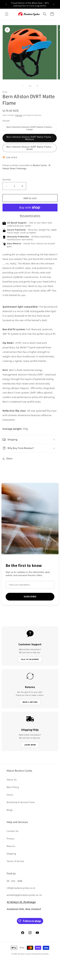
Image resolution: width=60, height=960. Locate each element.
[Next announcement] (54, 4)
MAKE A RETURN (30, 702)
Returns (11, 846)
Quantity (6, 179)
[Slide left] (22, 85)
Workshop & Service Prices (21, 802)
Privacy (10, 838)
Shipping (18, 115)
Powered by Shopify (40, 954)
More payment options (30, 215)
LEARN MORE (30, 745)
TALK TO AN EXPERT (30, 659)
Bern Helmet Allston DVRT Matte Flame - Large (29, 128)
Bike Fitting (13, 787)
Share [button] (9, 458)
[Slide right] (37, 85)
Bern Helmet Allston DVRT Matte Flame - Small (29, 148)
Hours (10, 794)
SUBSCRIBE (30, 596)
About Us (12, 779)
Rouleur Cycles (24, 954)
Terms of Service (15, 861)
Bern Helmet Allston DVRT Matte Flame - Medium (29, 138)
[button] (6, 14)
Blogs (10, 809)
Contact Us (12, 831)
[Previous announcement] (6, 4)
